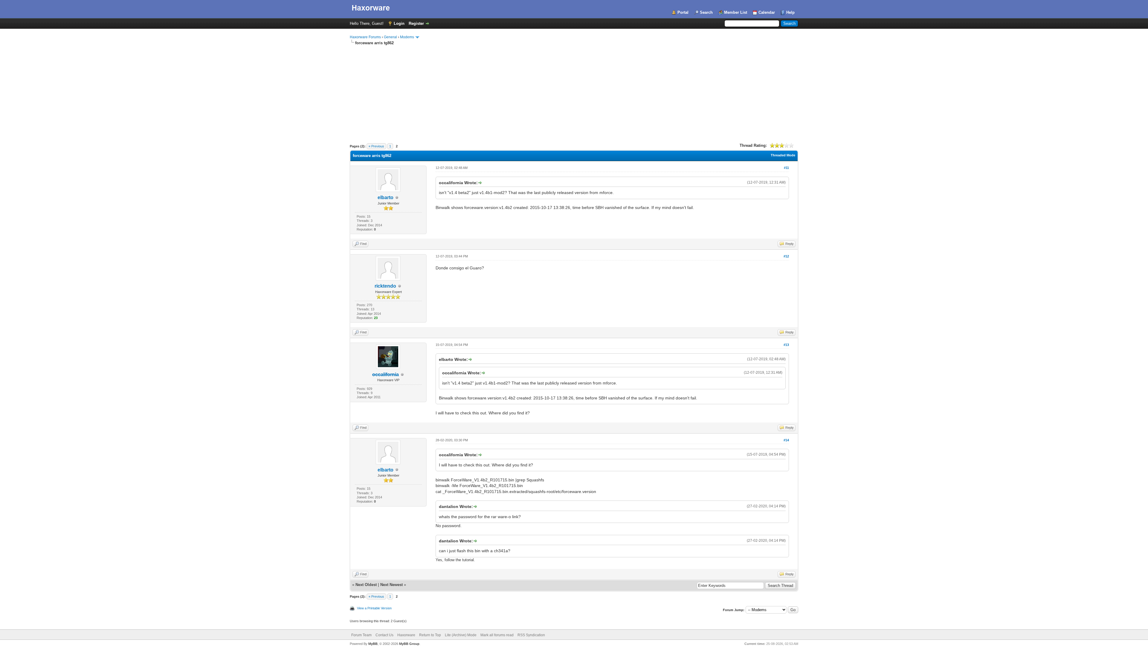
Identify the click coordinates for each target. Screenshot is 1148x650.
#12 (786, 256)
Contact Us (384, 635)
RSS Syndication (531, 635)
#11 (786, 168)
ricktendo (385, 286)
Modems (407, 37)
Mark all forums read (497, 635)
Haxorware (406, 635)
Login (399, 23)
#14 (786, 440)
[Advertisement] (574, 90)
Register (416, 23)
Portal (683, 12)
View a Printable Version (374, 608)
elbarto (385, 197)
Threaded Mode (783, 155)
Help (790, 12)
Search (706, 12)
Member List (735, 12)
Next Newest (391, 584)
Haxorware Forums (365, 37)
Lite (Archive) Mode (461, 635)
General (390, 37)
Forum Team (361, 635)
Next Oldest (366, 584)
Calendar (766, 12)
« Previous (376, 146)
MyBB (373, 644)
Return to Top (430, 635)
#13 (786, 345)
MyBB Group (409, 644)
